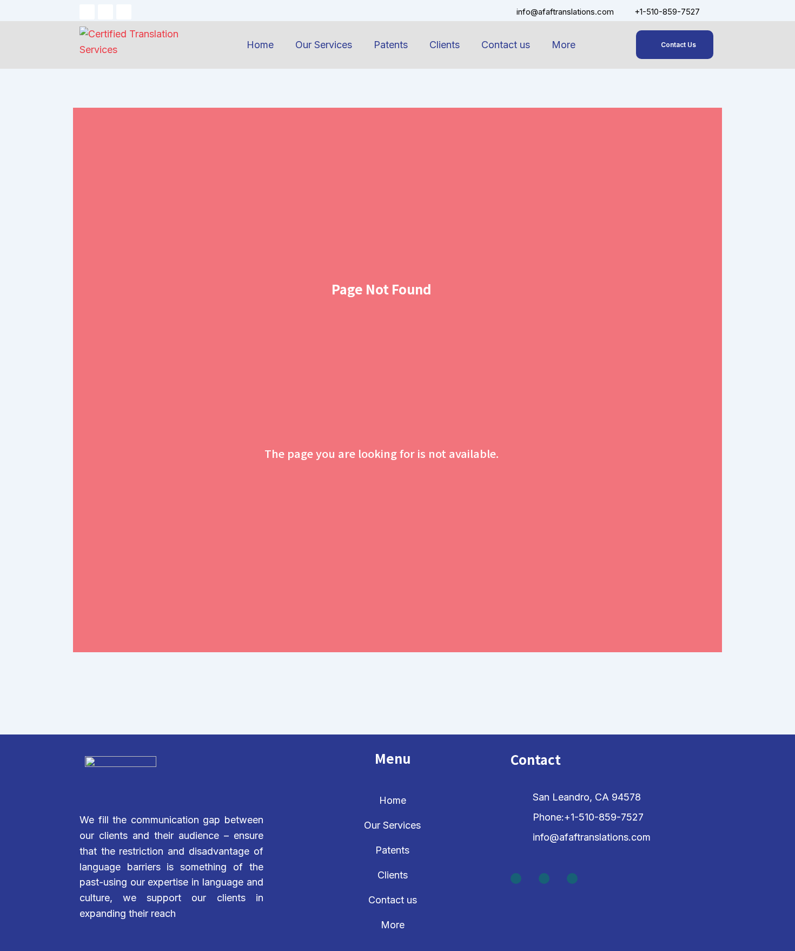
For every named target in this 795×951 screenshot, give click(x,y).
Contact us (505, 44)
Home (260, 44)
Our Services (323, 44)
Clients (444, 44)
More (563, 44)
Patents (391, 44)
